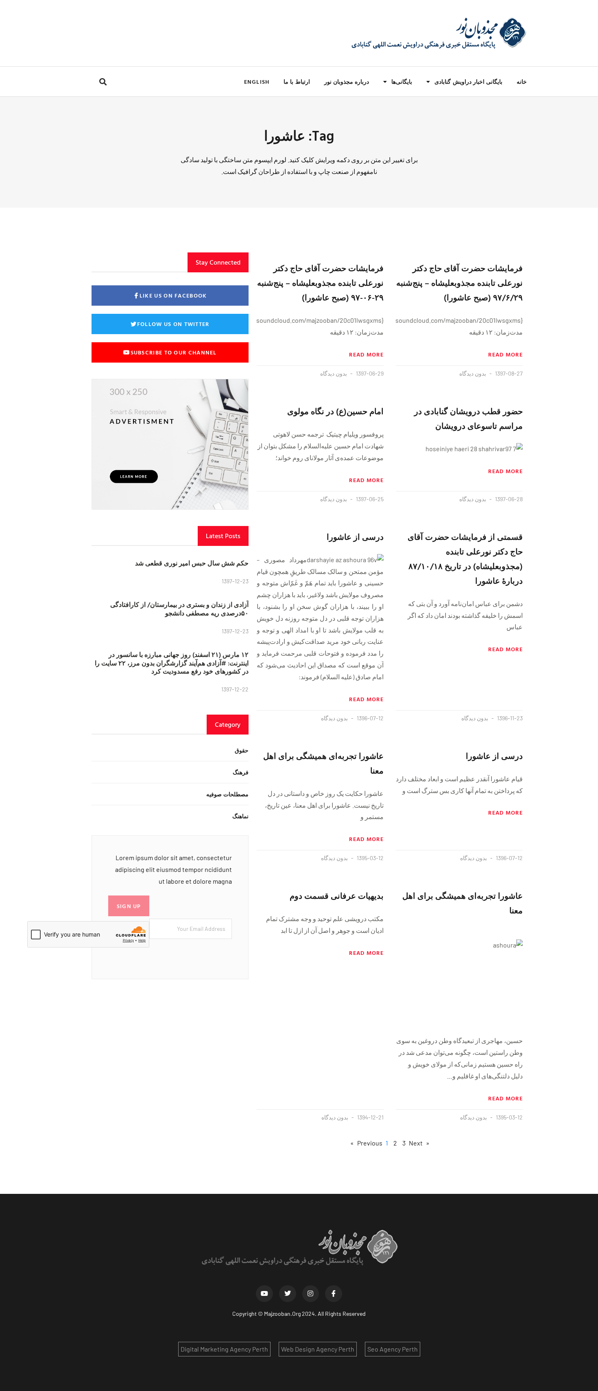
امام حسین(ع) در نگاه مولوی (335, 411)
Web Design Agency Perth (317, 1349)
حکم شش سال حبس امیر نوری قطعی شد (192, 563)
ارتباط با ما (297, 81)
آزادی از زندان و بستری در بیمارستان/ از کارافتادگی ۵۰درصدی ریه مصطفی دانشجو (179, 609)
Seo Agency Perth (392, 1349)
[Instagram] (310, 1293)
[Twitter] (287, 1293)
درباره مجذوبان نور (346, 81)
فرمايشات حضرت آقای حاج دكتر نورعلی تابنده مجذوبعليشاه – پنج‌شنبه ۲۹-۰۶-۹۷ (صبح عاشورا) (320, 282)
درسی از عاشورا (355, 536)
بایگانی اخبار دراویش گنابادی (468, 81)
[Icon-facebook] (333, 1293)
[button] (102, 81)
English (256, 81)
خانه (522, 81)
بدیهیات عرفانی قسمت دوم (337, 895)
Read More (505, 354)
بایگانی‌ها (401, 81)
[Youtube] (264, 1293)
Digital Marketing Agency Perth (224, 1349)
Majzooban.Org (282, 1313)
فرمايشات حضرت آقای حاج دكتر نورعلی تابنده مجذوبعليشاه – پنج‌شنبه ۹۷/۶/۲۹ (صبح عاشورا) (459, 282)
